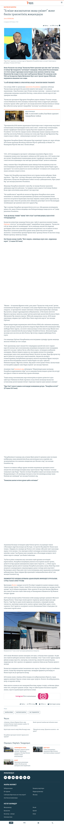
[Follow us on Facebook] (5, 777)
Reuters (14, 585)
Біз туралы (7, 791)
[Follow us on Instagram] (17, 777)
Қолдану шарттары (38, 788)
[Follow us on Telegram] (20, 777)
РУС (24, 823)
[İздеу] (52, 823)
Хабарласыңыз (8, 788)
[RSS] (24, 777)
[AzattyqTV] (38, 823)
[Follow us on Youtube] (13, 777)
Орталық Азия (8, 817)
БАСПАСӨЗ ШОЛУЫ (10, 7)
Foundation (36, 87)
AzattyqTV (47, 747)
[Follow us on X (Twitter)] (9, 777)
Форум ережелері (38, 791)
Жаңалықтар (8, 807)
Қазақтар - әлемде (9, 814)
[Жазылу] (28, 777)
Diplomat (7, 224)
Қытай (35, 810)
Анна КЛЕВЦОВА (9, 18)
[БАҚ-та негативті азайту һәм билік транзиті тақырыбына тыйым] (14, 116)
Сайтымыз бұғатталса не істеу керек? (15, 794)
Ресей (16, 760)
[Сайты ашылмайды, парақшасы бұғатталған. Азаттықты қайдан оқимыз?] (37, 749)
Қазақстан (7, 810)
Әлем (34, 814)
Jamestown (29, 87)
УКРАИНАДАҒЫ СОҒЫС (20, 747)
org (23, 369)
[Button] (45, 26)
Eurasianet (17, 369)
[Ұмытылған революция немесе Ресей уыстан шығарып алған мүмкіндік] (8, 762)
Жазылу (35, 794)
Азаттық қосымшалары (11, 798)
